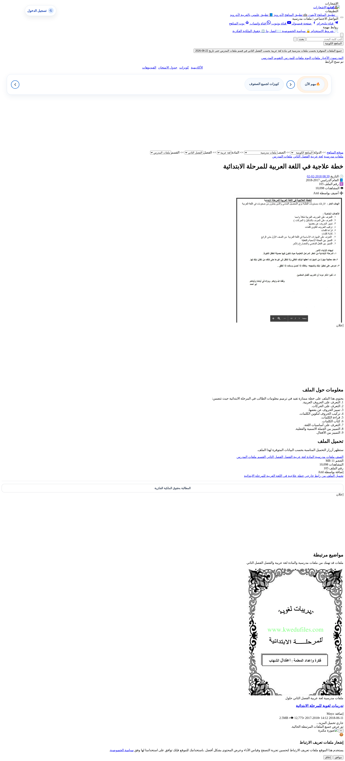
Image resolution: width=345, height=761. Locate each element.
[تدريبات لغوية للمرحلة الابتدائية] (295, 694)
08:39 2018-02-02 (318, 176)
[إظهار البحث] (341, 35)
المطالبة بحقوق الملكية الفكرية (173, 488)
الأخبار (324, 58)
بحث (301, 39)
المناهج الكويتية (333, 43)
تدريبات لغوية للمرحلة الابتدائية (319, 706)
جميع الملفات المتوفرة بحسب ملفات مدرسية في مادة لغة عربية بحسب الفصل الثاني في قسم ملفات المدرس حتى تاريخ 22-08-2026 (268, 50)
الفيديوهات (149, 67)
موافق (338, 757)
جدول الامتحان (167, 67)
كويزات (184, 67)
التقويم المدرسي (272, 58)
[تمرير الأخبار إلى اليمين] (291, 84)
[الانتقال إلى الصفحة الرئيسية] (333, 7)
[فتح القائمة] (341, 17)
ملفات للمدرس (293, 58)
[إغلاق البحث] (295, 39)
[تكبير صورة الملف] (288, 321)
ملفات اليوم (312, 58)
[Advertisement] (223, 123)
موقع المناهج (335, 152)
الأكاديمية (197, 67)
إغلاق (328, 757)
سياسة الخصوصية (122, 750)
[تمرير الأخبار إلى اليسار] (15, 84)
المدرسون (336, 58)
